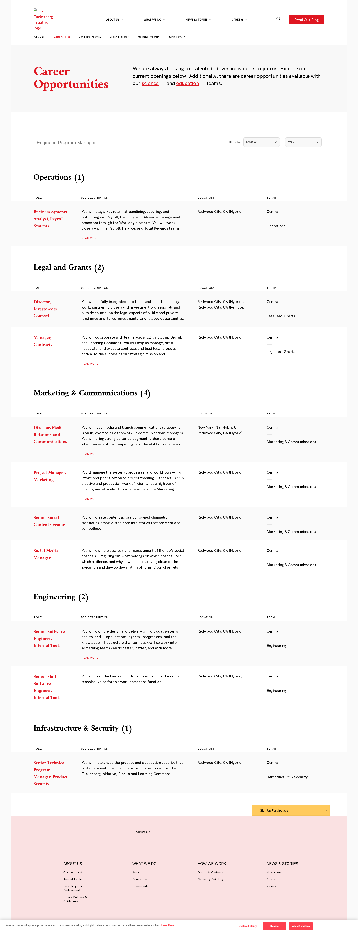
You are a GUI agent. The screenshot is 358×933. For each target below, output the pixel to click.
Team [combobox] (291, 142)
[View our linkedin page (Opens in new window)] (196, 831)
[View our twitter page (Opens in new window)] (208, 831)
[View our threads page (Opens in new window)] (184, 831)
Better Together (118, 36)
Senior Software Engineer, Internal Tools (51, 638)
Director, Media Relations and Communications (51, 435)
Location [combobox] (251, 142)
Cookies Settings (248, 925)
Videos (271, 886)
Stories (272, 879)
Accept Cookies (301, 925)
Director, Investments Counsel (51, 309)
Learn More (167, 925)
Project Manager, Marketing (51, 476)
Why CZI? (39, 36)
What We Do (153, 19)
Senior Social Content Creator (51, 521)
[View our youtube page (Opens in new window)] (220, 831)
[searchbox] (126, 142)
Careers (238, 19)
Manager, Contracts (51, 341)
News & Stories (197, 19)
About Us (113, 19)
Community (140, 886)
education (187, 83)
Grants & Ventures (211, 872)
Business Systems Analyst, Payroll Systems (51, 219)
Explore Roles (62, 36)
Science (137, 872)
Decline (274, 925)
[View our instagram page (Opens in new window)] (172, 831)
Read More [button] (90, 236)
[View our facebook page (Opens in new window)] (160, 831)
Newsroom (274, 872)
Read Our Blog (307, 19)
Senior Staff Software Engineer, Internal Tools (51, 687)
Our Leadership (74, 872)
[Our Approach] (44, 19)
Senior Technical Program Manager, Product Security (51, 774)
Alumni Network (177, 36)
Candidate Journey (90, 36)
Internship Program (148, 36)
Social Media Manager (51, 555)
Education (139, 879)
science (150, 83)
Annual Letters (74, 879)
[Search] (278, 20)
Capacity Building (210, 879)
